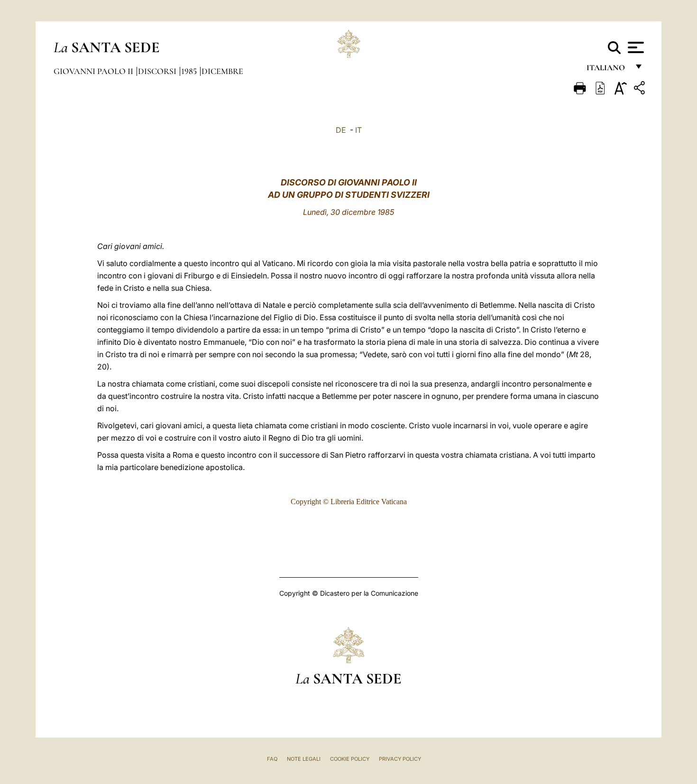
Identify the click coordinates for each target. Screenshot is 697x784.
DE (341, 130)
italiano (608, 70)
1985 (190, 71)
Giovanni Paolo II (94, 71)
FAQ (272, 759)
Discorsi (158, 71)
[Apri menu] (634, 47)
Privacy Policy (400, 759)
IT (358, 130)
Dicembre (222, 71)
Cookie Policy (349, 759)
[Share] (640, 89)
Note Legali (304, 759)
